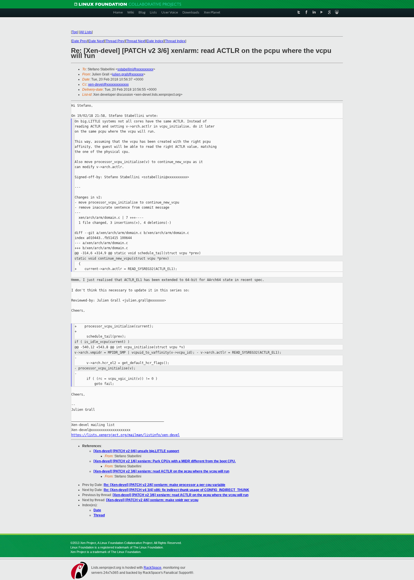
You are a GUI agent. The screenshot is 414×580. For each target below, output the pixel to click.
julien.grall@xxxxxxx (127, 74)
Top (74, 32)
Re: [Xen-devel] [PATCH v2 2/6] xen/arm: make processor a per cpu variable (164, 485)
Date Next (96, 41)
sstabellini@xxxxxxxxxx (135, 69)
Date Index (155, 41)
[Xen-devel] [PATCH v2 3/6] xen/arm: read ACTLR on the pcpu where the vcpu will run (161, 471)
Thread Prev (115, 41)
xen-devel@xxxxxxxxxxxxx (108, 84)
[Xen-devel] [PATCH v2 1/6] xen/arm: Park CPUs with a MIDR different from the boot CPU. (165, 461)
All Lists (86, 32)
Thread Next (135, 41)
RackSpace (152, 568)
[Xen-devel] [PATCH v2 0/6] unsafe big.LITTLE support (136, 451)
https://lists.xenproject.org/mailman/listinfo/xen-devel (125, 435)
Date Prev (79, 41)
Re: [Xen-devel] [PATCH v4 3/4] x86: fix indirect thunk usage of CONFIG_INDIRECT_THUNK (176, 490)
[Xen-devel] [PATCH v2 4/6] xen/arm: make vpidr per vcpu (152, 500)
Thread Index (175, 41)
